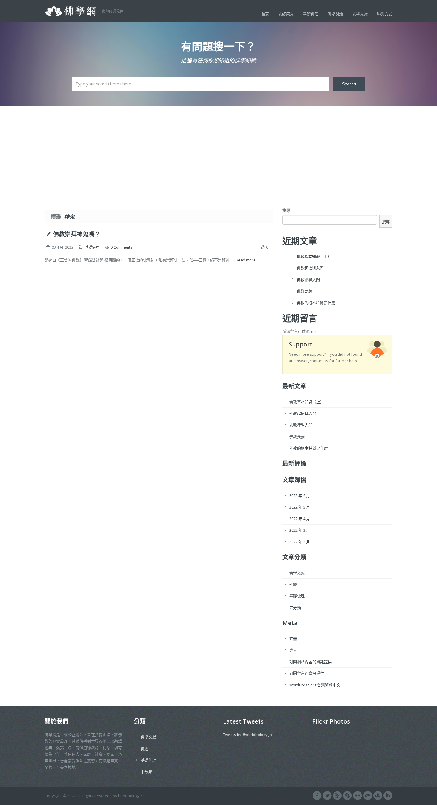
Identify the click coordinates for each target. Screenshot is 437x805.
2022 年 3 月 (299, 530)
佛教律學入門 (308, 279)
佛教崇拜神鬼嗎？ (76, 234)
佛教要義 (304, 291)
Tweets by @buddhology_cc (248, 734)
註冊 (293, 638)
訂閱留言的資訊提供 (306, 673)
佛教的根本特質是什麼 (316, 302)
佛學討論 (335, 14)
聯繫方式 (384, 14)
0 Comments (121, 247)
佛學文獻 (360, 14)
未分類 (295, 607)
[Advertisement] (218, 150)
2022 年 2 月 (299, 541)
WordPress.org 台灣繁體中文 (314, 685)
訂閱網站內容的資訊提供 (310, 661)
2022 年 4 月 (299, 518)
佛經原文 (286, 14)
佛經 (293, 584)
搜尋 (286, 210)
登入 (293, 650)
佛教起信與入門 (310, 268)
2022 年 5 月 (299, 507)
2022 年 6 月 (299, 495)
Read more (246, 260)
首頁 (265, 14)
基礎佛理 (310, 14)
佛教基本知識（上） (314, 256)
